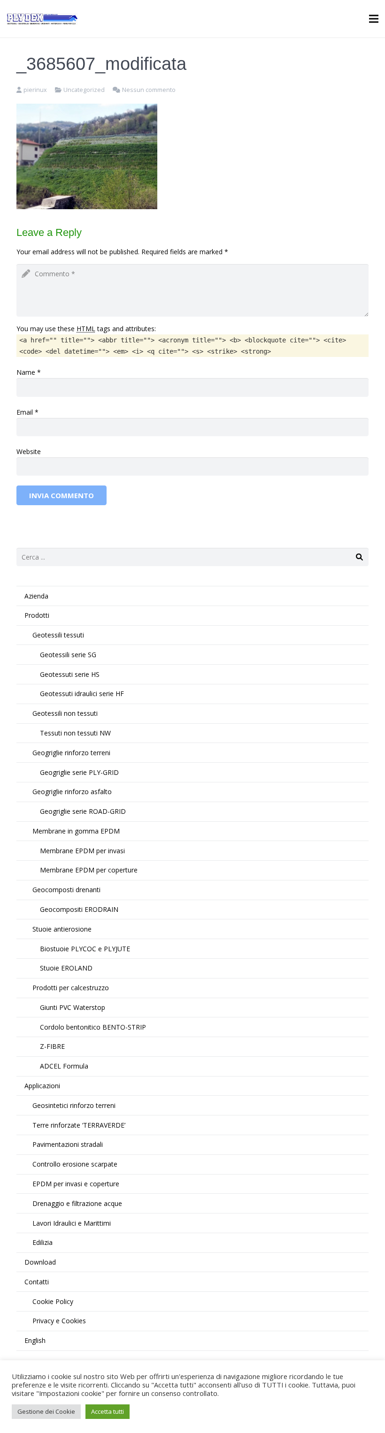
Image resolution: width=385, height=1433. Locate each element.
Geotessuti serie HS (70, 674)
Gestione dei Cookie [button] (46, 1411)
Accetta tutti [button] (107, 1411)
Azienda (36, 595)
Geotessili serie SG (68, 654)
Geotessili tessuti (58, 634)
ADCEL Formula (64, 1065)
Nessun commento (149, 90)
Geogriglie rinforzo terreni (71, 752)
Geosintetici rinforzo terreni (74, 1105)
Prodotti (36, 615)
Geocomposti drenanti (66, 889)
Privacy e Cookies (59, 1320)
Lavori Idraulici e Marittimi (71, 1223)
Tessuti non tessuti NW (75, 732)
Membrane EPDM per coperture (89, 869)
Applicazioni (42, 1085)
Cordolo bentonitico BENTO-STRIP (93, 1027)
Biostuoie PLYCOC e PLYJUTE (85, 948)
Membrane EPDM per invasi (82, 850)
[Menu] (374, 18)
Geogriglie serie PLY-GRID (79, 772)
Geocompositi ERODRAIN (79, 909)
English (35, 1340)
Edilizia (42, 1242)
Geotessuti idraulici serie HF (82, 693)
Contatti (36, 1281)
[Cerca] (359, 557)
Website (28, 451)
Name (25, 372)
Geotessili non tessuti (65, 713)
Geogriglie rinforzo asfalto (72, 791)
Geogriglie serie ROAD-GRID (83, 811)
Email (24, 412)
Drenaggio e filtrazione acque (77, 1203)
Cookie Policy (52, 1301)
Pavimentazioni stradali (67, 1144)
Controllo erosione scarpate (74, 1164)
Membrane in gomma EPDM (76, 830)
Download (40, 1262)
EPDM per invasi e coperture (75, 1183)
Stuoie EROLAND (66, 967)
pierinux (35, 90)
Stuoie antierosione (62, 929)
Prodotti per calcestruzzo (70, 987)
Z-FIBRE (52, 1046)
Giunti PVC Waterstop (72, 1007)
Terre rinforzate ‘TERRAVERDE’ (78, 1125)
